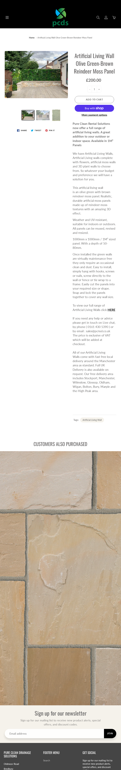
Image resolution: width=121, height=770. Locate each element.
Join (110, 733)
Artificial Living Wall (92, 420)
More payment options (94, 114)
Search (46, 760)
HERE (111, 310)
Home (32, 37)
